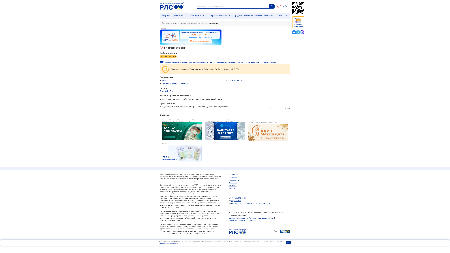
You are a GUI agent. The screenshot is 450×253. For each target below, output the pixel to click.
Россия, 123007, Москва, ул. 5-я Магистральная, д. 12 (251, 203)
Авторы (232, 188)
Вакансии (232, 186)
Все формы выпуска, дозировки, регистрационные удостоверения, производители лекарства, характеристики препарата (219, 62)
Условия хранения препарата (175, 83)
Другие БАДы (202, 23)
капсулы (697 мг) (168, 56)
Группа (165, 80)
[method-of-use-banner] (190, 37)
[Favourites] (279, 6)
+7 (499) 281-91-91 (238, 198)
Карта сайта (234, 180)
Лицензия (233, 183)
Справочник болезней (220, 16)
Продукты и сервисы (243, 16)
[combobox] (232, 6)
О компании (233, 174)
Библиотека (282, 16)
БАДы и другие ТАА (196, 16)
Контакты (233, 177)
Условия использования (238, 218)
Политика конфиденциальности (261, 218)
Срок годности (235, 80)
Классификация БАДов (188, 23)
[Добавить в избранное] (161, 48)
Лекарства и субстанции (172, 16)
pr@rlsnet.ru (236, 201)
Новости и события (264, 16)
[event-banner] (268, 132)
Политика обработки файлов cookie (243, 220)
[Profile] (286, 6)
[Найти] (272, 6)
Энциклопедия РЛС (170, 23)
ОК (288, 243)
